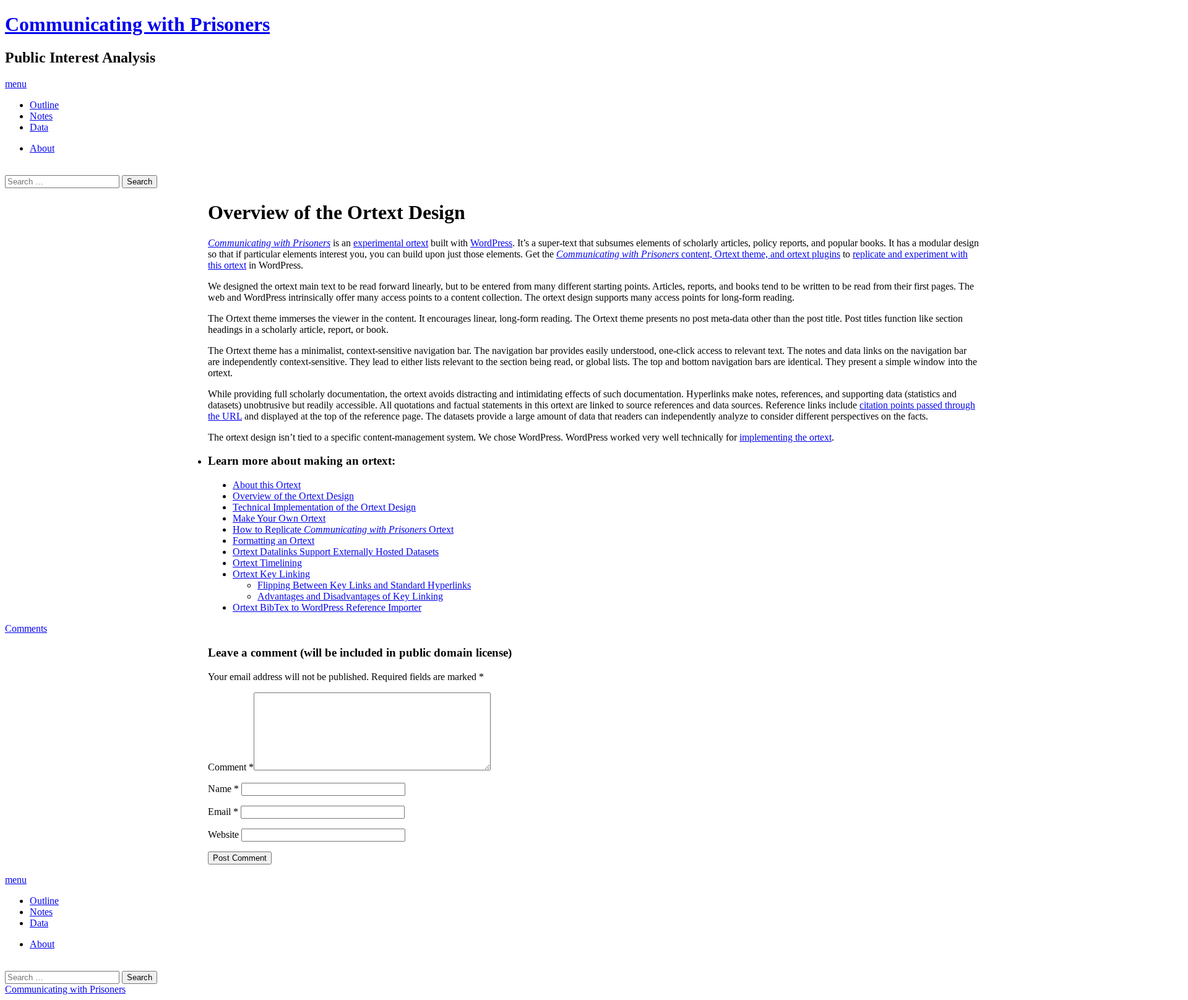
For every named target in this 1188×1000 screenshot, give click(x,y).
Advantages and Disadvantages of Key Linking (350, 596)
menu (16, 84)
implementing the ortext (785, 437)
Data (39, 127)
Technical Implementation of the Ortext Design (324, 507)
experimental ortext (390, 243)
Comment (231, 767)
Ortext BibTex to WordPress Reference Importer (327, 607)
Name (223, 788)
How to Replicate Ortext (343, 529)
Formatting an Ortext (273, 540)
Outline (44, 105)
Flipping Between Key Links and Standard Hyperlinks (364, 585)
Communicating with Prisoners (137, 24)
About (42, 148)
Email (223, 811)
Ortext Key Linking (271, 574)
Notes (41, 116)
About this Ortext (267, 485)
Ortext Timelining (267, 563)
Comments (26, 628)
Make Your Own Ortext (279, 518)
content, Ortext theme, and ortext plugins (698, 254)
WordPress (491, 243)
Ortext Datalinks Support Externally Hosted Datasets (336, 551)
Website (223, 834)
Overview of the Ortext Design (293, 496)
